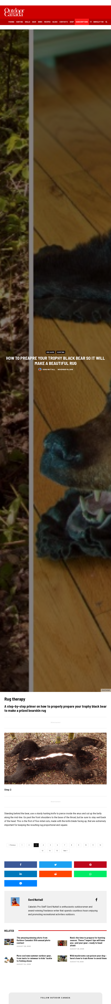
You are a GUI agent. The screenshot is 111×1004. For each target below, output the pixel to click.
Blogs (54, 22)
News (40, 22)
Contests (63, 22)
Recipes (47, 22)
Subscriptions (82, 22)
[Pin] (90, 864)
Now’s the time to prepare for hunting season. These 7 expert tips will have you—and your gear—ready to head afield (87, 941)
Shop (72, 22)
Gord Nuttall (49, 369)
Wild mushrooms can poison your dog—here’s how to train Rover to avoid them (88, 957)
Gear (34, 22)
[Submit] (55, 874)
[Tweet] (55, 864)
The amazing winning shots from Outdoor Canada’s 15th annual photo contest (33, 940)
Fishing (11, 22)
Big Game (50, 352)
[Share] (20, 864)
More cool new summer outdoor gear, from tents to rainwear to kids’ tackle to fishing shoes (34, 958)
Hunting (19, 22)
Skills (27, 22)
